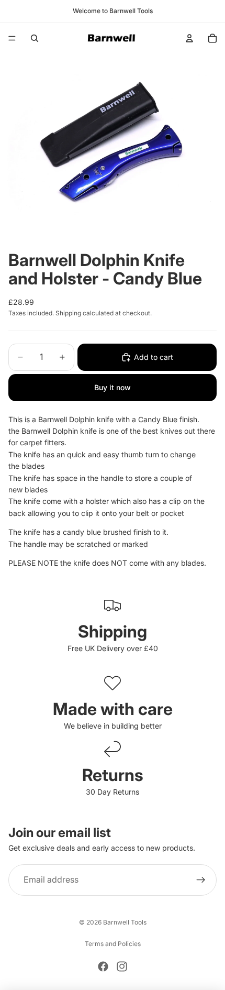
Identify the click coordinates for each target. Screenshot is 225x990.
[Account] (189, 38)
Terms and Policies (113, 944)
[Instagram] (122, 966)
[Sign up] (201, 880)
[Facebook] (103, 966)
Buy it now (112, 387)
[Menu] (12, 38)
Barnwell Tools (125, 922)
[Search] (34, 38)
